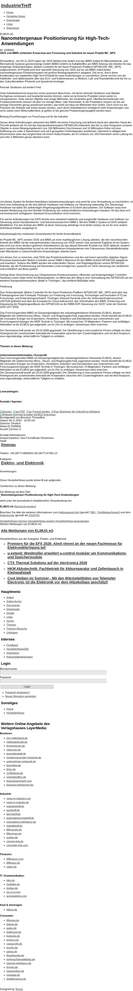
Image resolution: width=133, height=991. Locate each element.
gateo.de (11, 928)
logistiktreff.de (14, 825)
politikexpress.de (16, 979)
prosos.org (12, 940)
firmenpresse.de (15, 746)
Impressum (12, 28)
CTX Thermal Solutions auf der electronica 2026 (47, 563)
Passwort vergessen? (17, 692)
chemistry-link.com (17, 845)
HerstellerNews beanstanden (72, 521)
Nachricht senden (25, 506)
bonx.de (11, 769)
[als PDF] (19, 411)
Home (9, 12)
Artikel (10, 597)
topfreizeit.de (13, 932)
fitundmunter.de (15, 955)
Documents (13, 605)
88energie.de (14, 829)
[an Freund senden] (38, 411)
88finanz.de (13, 862)
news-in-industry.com (18, 798)
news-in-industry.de (17, 802)
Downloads (13, 20)
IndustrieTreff (16, 5)
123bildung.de (14, 773)
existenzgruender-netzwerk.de (23, 757)
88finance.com (14, 859)
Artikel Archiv (14, 601)
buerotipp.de (13, 765)
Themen (11, 624)
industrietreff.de (15, 806)
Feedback (12, 645)
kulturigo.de (13, 936)
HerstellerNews (15, 713)
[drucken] (6, 411)
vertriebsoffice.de (16, 777)
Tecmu (19, 989)
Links (9, 24)
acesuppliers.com (16, 896)
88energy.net (13, 833)
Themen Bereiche (16, 628)
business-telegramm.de (19, 785)
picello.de (12, 947)
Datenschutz (7, 515)
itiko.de (10, 880)
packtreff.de (13, 810)
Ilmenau (8, 444)
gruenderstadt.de (16, 753)
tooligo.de (12, 888)
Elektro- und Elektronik (22, 463)
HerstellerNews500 (17, 649)
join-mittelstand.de (17, 738)
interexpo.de (13, 749)
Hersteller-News (15, 16)
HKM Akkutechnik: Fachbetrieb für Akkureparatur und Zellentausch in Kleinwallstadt (65, 571)
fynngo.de (12, 967)
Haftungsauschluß (68, 512)
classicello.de (14, 943)
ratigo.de (11, 866)
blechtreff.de (13, 814)
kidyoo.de (12, 924)
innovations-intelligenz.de (21, 822)
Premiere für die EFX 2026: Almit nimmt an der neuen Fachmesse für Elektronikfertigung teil (64, 546)
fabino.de (11, 909)
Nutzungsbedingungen (19, 656)
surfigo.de (12, 837)
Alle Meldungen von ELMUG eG (27, 531)
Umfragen (12, 632)
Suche (10, 621)
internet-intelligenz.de (18, 963)
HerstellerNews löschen (14, 521)
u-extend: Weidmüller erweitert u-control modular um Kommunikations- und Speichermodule (67, 555)
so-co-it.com (13, 892)
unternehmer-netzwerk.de (21, 761)
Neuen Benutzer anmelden (20, 696)
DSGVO (33, 515)
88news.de (12, 920)
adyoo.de (11, 951)
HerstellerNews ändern (41, 521)
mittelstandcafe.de (16, 742)
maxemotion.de (15, 971)
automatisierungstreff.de (20, 818)
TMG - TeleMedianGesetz (104, 512)
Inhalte (10, 613)
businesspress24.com (19, 781)
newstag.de (13, 975)
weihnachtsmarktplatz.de (20, 959)
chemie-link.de (14, 841)
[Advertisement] (48, 170)
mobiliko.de (13, 884)
